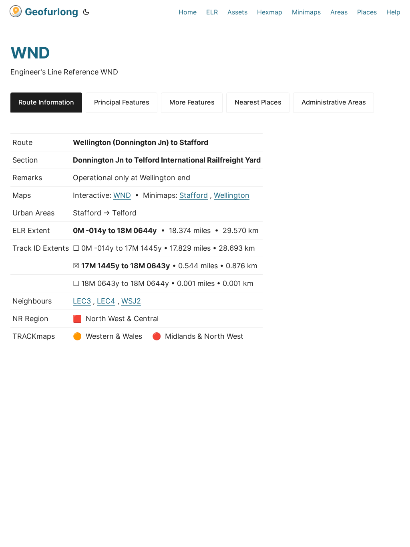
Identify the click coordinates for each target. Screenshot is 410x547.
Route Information (46, 102)
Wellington (231, 195)
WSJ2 (131, 301)
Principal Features (121, 102)
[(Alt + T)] (86, 12)
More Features (192, 102)
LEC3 (82, 301)
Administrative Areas (333, 102)
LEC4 (106, 301)
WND (122, 195)
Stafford (193, 195)
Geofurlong (51, 12)
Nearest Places (258, 102)
